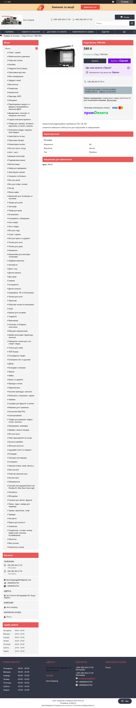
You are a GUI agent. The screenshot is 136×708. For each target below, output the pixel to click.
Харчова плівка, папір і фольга (21, 466)
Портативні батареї (16, 140)
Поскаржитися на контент (63, 705)
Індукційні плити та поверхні (20, 450)
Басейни (12, 65)
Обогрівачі (13, 100)
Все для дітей (14, 180)
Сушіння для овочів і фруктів (20, 500)
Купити (95, 61)
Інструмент (13, 462)
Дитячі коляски (15, 289)
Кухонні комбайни (16, 442)
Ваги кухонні (14, 470)
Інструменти (13, 285)
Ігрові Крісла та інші (17, 136)
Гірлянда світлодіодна (18, 458)
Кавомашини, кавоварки (18, 426)
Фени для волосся (16, 446)
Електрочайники (15, 416)
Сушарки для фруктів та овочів (21, 404)
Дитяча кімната (15, 273)
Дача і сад (13, 269)
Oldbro (11, 376)
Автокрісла (13, 265)
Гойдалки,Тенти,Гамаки (18, 68)
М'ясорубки (13, 496)
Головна (9, 32)
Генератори (13, 88)
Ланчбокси (13, 492)
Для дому (12, 277)
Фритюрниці (13, 321)
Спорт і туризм (14, 53)
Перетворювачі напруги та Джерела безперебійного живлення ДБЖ (19, 106)
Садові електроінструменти (20, 119)
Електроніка (13, 214)
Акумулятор (13, 92)
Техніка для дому (16, 246)
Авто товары (14, 227)
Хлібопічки (13, 526)
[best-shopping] (11, 24)
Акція (11, 309)
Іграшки (12, 281)
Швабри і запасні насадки (19, 430)
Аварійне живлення (16, 261)
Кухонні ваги (14, 478)
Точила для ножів (16, 348)
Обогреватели (14, 482)
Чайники (12, 400)
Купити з (115, 61)
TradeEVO (13, 317)
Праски (11, 372)
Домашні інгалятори (17, 156)
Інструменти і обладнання (19, 218)
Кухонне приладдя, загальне (20, 392)
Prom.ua (81, 701)
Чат (127, 701)
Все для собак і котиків (18, 184)
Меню (7, 48)
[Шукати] (132, 23)
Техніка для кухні (16, 242)
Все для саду (14, 230)
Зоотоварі (12, 207)
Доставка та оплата (57, 32)
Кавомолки (13, 250)
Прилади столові (15, 384)
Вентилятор (13, 84)
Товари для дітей (15, 203)
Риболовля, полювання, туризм (21, 396)
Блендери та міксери (17, 368)
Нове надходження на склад (20, 438)
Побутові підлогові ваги (18, 474)
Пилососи (12, 539)
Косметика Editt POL (17, 412)
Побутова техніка (15, 60)
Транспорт (13, 301)
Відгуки (105, 32)
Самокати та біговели (17, 176)
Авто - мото (13, 152)
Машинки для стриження (19, 407)
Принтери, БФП (15, 96)
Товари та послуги (31, 32)
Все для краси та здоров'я (19, 238)
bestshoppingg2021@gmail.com (19, 580)
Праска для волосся (17, 522)
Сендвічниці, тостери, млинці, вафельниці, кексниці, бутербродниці (21, 532)
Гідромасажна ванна (17, 160)
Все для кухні (14, 434)
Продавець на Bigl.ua (68, 703)
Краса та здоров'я (16, 380)
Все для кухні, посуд (17, 148)
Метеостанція (14, 164)
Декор (11, 364)
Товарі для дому (15, 211)
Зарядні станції (15, 80)
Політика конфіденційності (84, 705)
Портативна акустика (17, 72)
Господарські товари (17, 356)
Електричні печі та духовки (20, 360)
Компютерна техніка (17, 144)
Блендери (13, 454)
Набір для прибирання (17, 168)
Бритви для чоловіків (17, 313)
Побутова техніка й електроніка (21, 305)
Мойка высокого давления (19, 56)
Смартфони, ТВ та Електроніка (21, 293)
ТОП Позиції (13, 352)
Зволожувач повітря (17, 172)
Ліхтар (11, 188)
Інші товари (13, 222)
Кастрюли (13, 518)
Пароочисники (14, 388)
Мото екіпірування (16, 76)
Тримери (12, 515)
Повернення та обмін (83, 32)
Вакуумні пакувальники (18, 331)
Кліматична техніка (16, 547)
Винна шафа (14, 192)
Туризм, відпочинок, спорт (19, 511)
